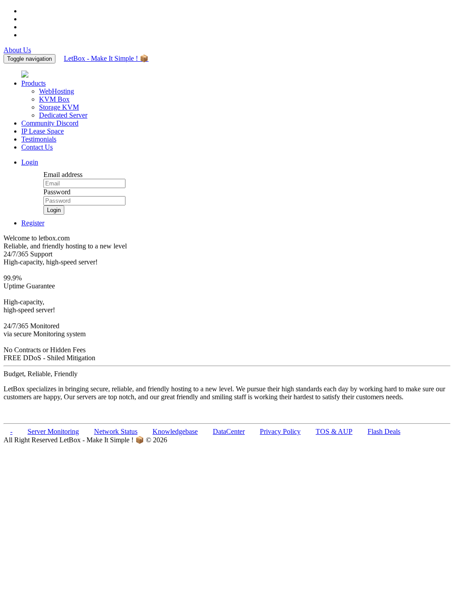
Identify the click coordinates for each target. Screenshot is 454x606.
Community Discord (49, 123)
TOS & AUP (334, 431)
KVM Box (54, 99)
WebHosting (56, 91)
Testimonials (38, 139)
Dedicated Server (63, 115)
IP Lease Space (42, 131)
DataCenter (229, 431)
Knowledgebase (175, 431)
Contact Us (37, 147)
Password (56, 192)
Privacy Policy (280, 431)
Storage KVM (59, 107)
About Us (17, 50)
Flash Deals (384, 431)
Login (29, 162)
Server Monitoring (53, 431)
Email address (62, 174)
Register (32, 223)
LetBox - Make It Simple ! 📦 (106, 58)
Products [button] (33, 83)
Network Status (115, 431)
